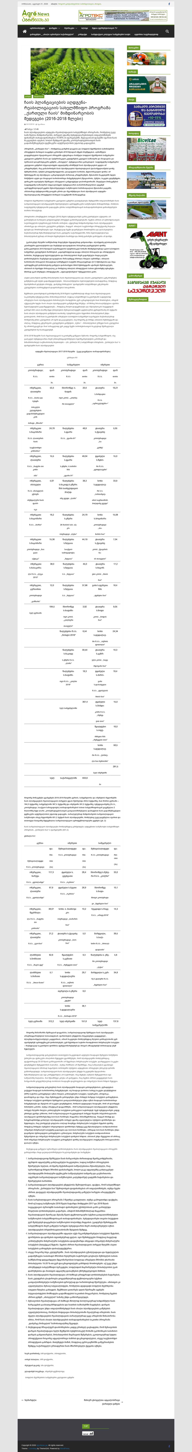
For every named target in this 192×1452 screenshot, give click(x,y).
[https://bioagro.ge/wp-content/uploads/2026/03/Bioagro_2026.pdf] (146, 54)
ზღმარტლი (30, 1400)
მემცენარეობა (38, 96)
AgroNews (41, 124)
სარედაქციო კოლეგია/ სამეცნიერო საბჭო (110, 34)
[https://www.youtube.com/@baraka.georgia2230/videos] (146, 78)
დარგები (53, 28)
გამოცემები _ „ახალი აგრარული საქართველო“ (52, 34)
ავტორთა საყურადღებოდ (146, 34)
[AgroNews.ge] (25, 31)
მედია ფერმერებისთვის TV (104, 28)
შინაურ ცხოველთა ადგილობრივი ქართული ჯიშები (102, 1402)
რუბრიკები (69, 28)
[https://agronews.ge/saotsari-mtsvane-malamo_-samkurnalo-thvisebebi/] (146, 201)
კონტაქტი (82, 34)
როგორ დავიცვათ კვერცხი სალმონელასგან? (79, 4)
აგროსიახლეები (37, 28)
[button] (58, 28)
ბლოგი (84, 28)
